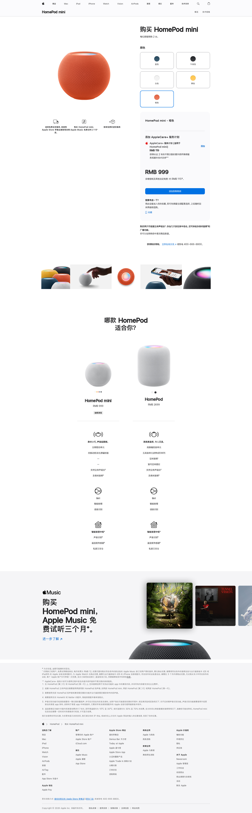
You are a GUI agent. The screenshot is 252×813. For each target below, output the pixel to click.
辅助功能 (180, 735)
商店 (44, 735)
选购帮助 (113, 774)
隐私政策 (92, 808)
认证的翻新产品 (115, 757)
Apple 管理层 (182, 764)
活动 (178, 781)
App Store (80, 764)
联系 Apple (181, 786)
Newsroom (181, 759)
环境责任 (180, 739)
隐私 (178, 744)
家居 (44, 765)
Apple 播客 (81, 759)
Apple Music (81, 755)
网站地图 (136, 808)
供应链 (179, 748)
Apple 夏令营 (115, 748)
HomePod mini (53, 12)
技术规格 (206, 12)
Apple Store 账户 (84, 739)
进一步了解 (52, 639)
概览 (196, 12)
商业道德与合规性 (183, 777)
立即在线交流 (169, 244)
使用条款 (103, 808)
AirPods (46, 761)
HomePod (54, 724)
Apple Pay (47, 790)
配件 (44, 774)
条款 (129, 677)
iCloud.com (81, 744)
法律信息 (125, 808)
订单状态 (113, 770)
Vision (45, 757)
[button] (198, 4)
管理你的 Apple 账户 (85, 735)
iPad (44, 744)
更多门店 (90, 799)
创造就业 (180, 772)
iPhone (45, 748)
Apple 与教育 (149, 750)
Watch (45, 752)
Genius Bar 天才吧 (117, 739)
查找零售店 (114, 735)
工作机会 (180, 768)
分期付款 (113, 765)
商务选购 (146, 739)
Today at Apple (116, 744)
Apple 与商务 (149, 735)
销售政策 (114, 808)
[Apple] (43, 723)
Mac (44, 739)
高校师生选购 (148, 755)
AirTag (45, 770)
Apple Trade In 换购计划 (120, 761)
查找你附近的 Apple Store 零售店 (69, 799)
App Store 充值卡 (50, 779)
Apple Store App (117, 752)
